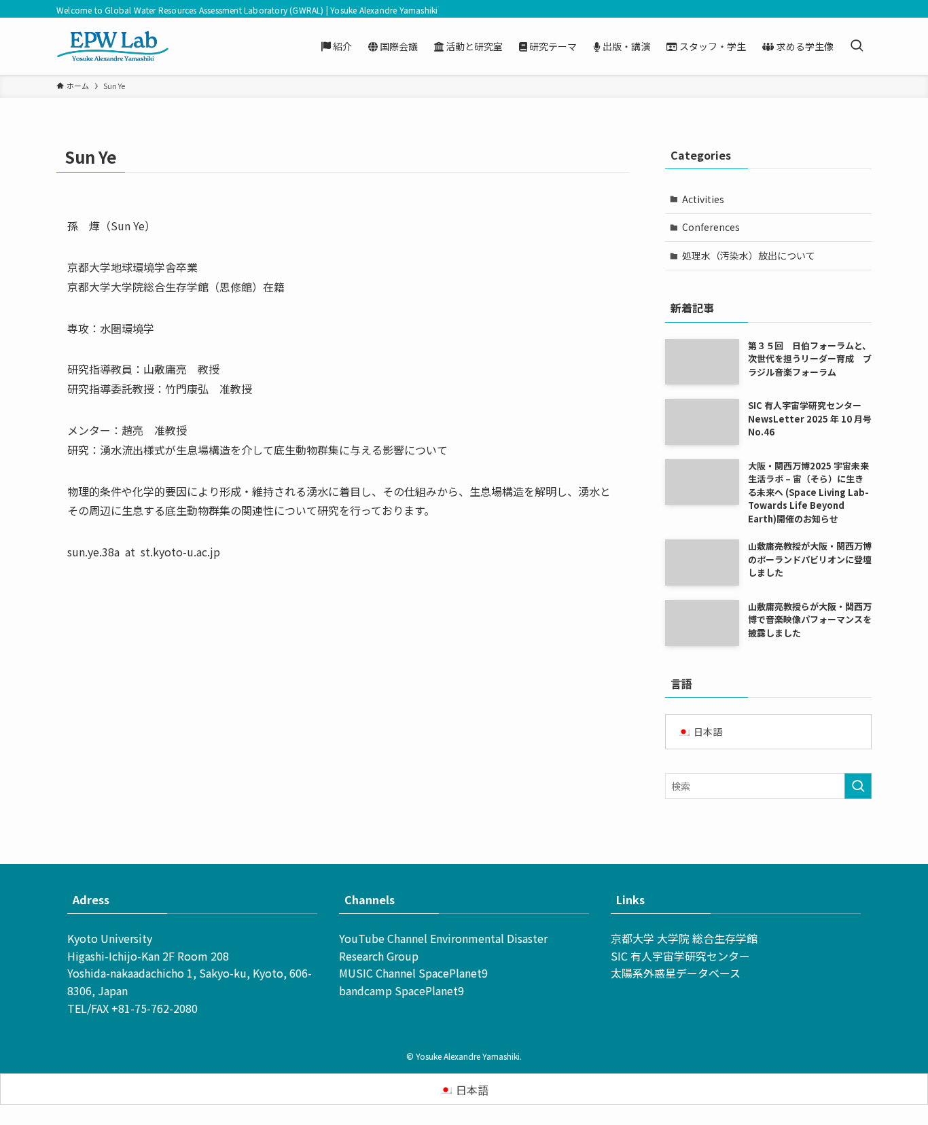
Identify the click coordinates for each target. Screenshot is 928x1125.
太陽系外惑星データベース (675, 973)
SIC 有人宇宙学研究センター (680, 956)
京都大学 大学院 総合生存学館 (684, 938)
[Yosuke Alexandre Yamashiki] (112, 46)
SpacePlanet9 (453, 973)
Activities (703, 199)
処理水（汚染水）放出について (748, 255)
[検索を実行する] (858, 786)
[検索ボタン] (857, 46)
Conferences (711, 227)
